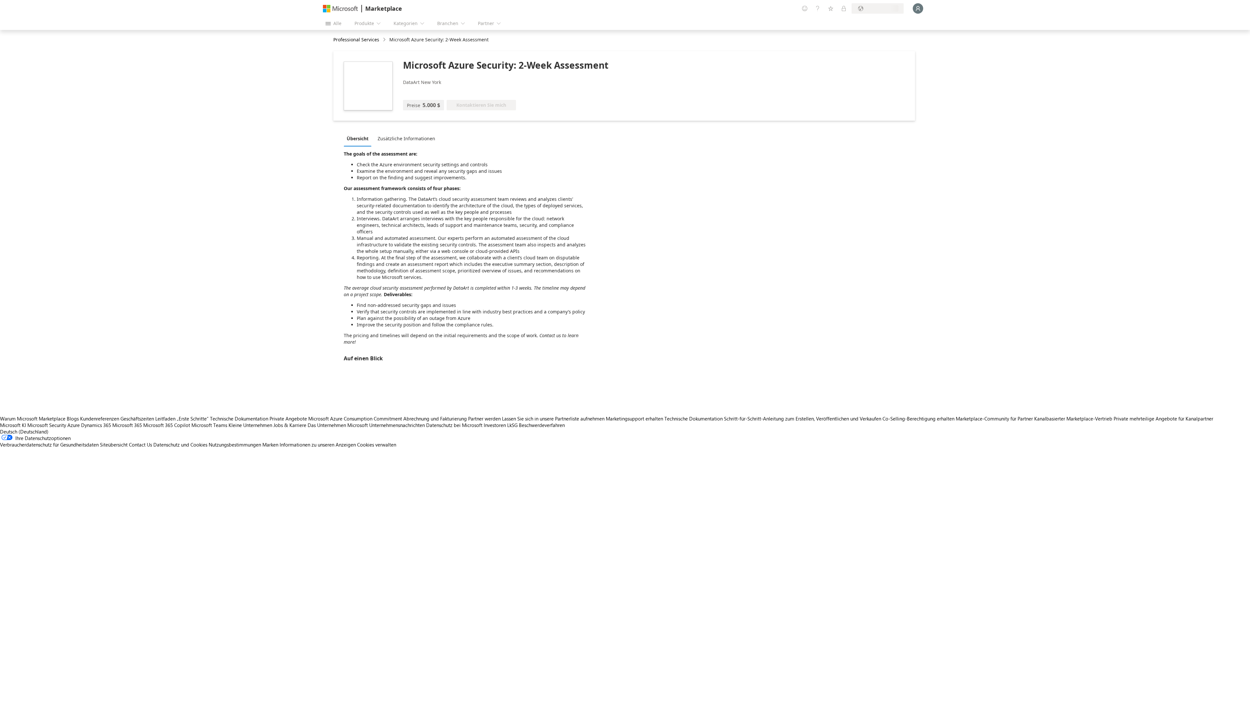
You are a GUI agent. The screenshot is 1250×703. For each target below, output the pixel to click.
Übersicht (357, 138)
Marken (270, 444)
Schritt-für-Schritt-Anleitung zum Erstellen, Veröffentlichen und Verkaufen (802, 418)
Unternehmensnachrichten (397, 425)
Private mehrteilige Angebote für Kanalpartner (1163, 418)
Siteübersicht (114, 444)
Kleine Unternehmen (250, 425)
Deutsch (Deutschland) (24, 431)
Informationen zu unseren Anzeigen (318, 444)
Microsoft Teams (209, 425)
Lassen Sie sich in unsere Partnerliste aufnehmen (553, 418)
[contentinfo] (384, 39)
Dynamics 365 (96, 425)
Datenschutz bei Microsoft (454, 425)
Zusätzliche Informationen (406, 138)
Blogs (73, 418)
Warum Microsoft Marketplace (32, 418)
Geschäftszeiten (137, 418)
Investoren (495, 425)
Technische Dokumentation (239, 418)
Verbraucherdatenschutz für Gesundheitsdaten (49, 444)
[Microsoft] (340, 8)
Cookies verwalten (376, 444)
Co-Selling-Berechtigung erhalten (918, 418)
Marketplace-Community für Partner (994, 418)
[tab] (359, 138)
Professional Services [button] (356, 39)
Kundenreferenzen (99, 418)
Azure (73, 425)
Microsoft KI (13, 425)
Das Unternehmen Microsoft (338, 425)
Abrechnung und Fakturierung (435, 418)
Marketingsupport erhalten (634, 418)
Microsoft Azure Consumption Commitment (355, 418)
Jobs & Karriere (289, 425)
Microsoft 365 (127, 425)
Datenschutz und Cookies (180, 444)
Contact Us (140, 444)
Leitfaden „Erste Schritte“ (182, 418)
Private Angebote (288, 418)
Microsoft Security (46, 425)
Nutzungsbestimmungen (235, 444)
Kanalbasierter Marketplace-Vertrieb (1073, 418)
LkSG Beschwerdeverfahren (536, 425)
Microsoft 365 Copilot (166, 425)
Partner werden (484, 418)
